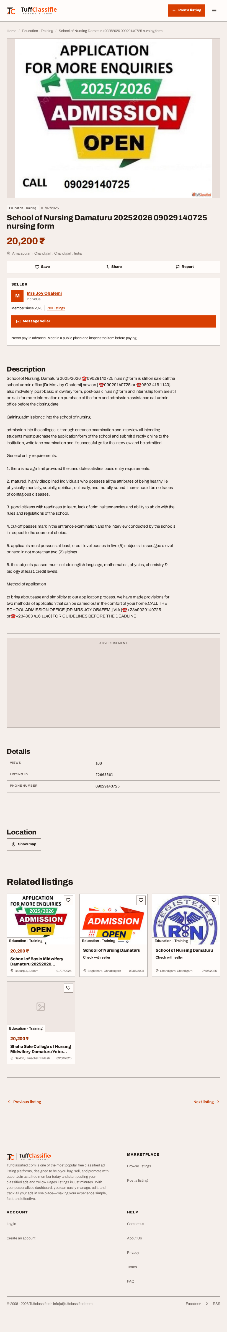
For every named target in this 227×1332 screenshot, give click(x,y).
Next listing (204, 1102)
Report (188, 267)
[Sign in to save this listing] (68, 900)
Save (45, 267)
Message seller (36, 321)
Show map (27, 844)
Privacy (133, 1253)
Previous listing (27, 1102)
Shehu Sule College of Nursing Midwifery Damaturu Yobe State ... (40, 1051)
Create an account (21, 1238)
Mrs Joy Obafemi (44, 293)
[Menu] (214, 10)
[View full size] (113, 118)
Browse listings (139, 1166)
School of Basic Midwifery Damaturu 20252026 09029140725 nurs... (36, 964)
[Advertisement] (113, 685)
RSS (216, 1304)
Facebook (194, 1304)
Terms (132, 1267)
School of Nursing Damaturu (111, 950)
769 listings (56, 308)
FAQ (130, 1281)
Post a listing (137, 1180)
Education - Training (22, 208)
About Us (134, 1238)
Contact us (135, 1224)
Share (116, 267)
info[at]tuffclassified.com (72, 1304)
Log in (11, 1224)
